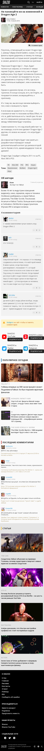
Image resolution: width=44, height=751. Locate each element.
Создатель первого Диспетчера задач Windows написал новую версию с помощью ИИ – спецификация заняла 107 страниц (27, 417)
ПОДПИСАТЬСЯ (15, 339)
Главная (5, 681)
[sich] (5, 238)
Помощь (5, 692)
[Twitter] (10, 738)
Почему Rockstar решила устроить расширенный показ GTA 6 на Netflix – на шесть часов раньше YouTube (21, 595)
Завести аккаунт (9, 708)
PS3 (22, 165)
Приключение (12, 168)
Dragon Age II (32, 168)
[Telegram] (5, 738)
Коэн (8, 19)
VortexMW (9, 477)
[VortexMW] (3, 478)
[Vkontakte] (14, 738)
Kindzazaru (9, 446)
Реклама (5, 683)
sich (10, 237)
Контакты (6, 686)
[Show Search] (28, 2)
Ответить (38, 219)
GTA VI (3, 590)
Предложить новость (11, 713)
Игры (9, 171)
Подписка (6, 711)
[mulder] (5, 255)
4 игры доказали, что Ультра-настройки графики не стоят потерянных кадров (18, 629)
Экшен (33, 165)
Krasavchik (9, 508)
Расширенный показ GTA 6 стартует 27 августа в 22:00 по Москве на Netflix (20, 454)
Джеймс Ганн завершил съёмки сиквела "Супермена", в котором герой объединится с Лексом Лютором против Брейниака (20, 519)
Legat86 (8, 494)
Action (4, 657)
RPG (27, 165)
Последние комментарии (18, 442)
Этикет (5, 689)
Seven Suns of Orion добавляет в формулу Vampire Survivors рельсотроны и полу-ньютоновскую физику (19, 663)
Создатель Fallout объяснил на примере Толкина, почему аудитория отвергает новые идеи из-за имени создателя (21, 561)
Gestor (11, 218)
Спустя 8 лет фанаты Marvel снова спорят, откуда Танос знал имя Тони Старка (26, 403)
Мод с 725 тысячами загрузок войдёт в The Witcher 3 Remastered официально (18, 487)
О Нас (4, 678)
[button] (4, 7)
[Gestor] (5, 219)
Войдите (10, 322)
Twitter (13, 19)
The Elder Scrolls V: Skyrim (23, 427)
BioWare (22, 168)
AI (12, 412)
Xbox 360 (15, 165)
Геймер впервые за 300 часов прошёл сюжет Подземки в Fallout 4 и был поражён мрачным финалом (22, 390)
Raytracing (6, 625)
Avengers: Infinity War (21, 398)
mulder (11, 254)
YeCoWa (12, 295)
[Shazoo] (6, 2)
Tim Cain (4, 556)
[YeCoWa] (5, 296)
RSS (3, 694)
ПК (8, 165)
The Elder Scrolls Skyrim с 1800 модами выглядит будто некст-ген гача (26, 431)
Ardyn (7, 461)
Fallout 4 (5, 384)
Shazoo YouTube (8, 727)
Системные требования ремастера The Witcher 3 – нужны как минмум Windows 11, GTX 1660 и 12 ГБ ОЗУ (21, 471)
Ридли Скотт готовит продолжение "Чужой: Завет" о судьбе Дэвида (21, 502)
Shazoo (5, 724)
